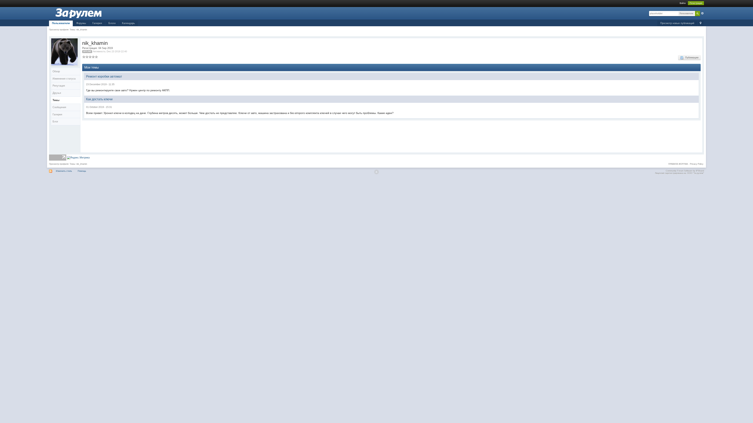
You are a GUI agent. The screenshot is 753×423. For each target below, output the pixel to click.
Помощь (82, 171)
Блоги (111, 23)
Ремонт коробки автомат (104, 76)
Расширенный (702, 13)
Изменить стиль (64, 171)
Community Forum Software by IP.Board (685, 171)
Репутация (59, 85)
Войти (683, 3)
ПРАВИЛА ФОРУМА (678, 164)
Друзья (57, 92)
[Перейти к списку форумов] (78, 13)
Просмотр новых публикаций (677, 23)
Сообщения (59, 107)
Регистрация (696, 3)
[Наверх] (376, 172)
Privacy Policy (696, 164)
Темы (56, 100)
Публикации (690, 57)
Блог (55, 121)
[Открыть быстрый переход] (700, 23)
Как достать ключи (99, 99)
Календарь (128, 23)
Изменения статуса (64, 78)
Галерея (97, 23)
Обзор (56, 71)
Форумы (81, 23)
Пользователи (61, 23)
